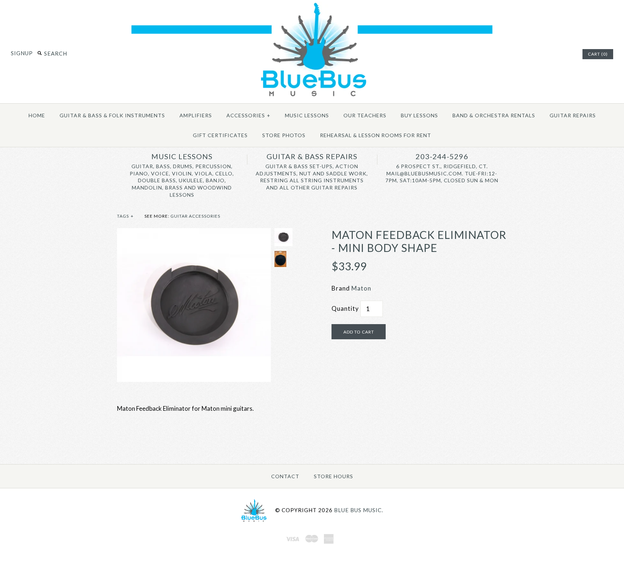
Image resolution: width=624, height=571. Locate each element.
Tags (125, 216)
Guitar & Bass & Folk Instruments (112, 115)
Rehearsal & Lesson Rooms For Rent (375, 135)
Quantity (345, 308)
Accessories (248, 115)
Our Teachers (364, 115)
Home (37, 115)
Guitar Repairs (573, 115)
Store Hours (333, 476)
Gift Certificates (220, 135)
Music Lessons (307, 115)
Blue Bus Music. (358, 509)
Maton (361, 288)
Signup (22, 53)
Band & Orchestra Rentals (493, 115)
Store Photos (284, 135)
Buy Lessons (419, 115)
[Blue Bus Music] (312, 96)
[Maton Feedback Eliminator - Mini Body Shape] (194, 233)
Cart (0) (598, 54)
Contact (285, 476)
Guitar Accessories (195, 216)
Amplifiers (195, 115)
